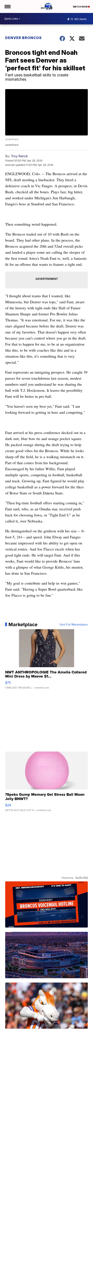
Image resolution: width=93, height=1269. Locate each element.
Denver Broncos (23, 38)
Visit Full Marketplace (73, 624)
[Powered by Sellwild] (81, 877)
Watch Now (80, 6)
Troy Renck (19, 156)
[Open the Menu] (7, 6)
